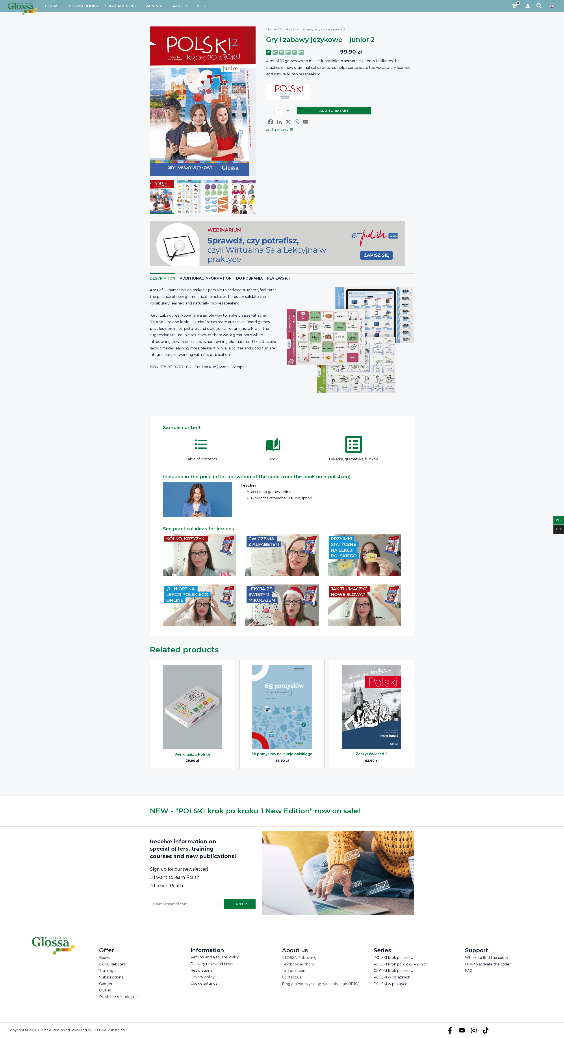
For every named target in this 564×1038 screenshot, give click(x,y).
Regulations (201, 970)
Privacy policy (203, 977)
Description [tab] (162, 278)
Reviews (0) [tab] (278, 278)
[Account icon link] (527, 6)
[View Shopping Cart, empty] (514, 6)
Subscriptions (111, 977)
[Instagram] (474, 1030)
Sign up (239, 904)
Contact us (291, 977)
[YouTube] (462, 1030)
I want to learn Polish (176, 877)
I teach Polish (168, 885)
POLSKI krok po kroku (393, 958)
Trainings (107, 971)
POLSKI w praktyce (390, 984)
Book (273, 459)
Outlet (105, 990)
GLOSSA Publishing (299, 958)
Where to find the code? (486, 958)
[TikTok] (485, 1030)
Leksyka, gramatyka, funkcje (353, 459)
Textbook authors (298, 964)
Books (285, 29)
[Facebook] (450, 1030)
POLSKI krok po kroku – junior (400, 964)
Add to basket (334, 111)
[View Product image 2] (189, 197)
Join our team (294, 971)
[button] (539, 6)
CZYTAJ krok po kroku (393, 971)
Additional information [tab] (206, 278)
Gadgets (106, 984)
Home (271, 29)
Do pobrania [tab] (249, 278)
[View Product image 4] (244, 197)
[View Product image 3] (216, 197)
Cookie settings (204, 983)
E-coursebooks (112, 964)
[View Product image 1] (162, 197)
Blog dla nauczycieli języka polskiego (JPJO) (321, 984)
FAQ (469, 971)
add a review (277, 130)
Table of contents (201, 459)
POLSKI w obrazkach (392, 977)
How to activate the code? (488, 964)
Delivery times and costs (212, 964)
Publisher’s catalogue (118, 997)
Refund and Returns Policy (215, 957)
